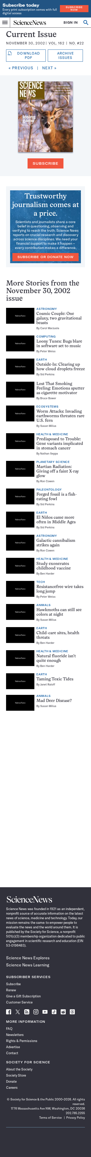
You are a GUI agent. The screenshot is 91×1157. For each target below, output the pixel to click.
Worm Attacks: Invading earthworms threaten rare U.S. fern (60, 416)
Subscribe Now (74, 8)
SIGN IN (70, 22)
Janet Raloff (47, 684)
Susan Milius (48, 426)
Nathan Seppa (49, 453)
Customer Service (19, 1002)
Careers (12, 1087)
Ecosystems (47, 407)
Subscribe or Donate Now (45, 257)
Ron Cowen (47, 481)
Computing (46, 337)
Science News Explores (28, 957)
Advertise (13, 1047)
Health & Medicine (52, 434)
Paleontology (49, 490)
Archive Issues (65, 55)
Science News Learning (27, 964)
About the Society (19, 1069)
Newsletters (15, 1035)
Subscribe (45, 163)
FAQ (9, 1029)
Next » (49, 67)
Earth (41, 360)
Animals (43, 605)
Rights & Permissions (21, 1041)
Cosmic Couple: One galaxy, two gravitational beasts (59, 318)
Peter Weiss (48, 351)
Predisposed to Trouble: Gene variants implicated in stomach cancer (59, 443)
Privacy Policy (75, 1117)
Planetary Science (53, 462)
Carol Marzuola (49, 328)
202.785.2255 (75, 1113)
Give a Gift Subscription (23, 996)
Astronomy (46, 309)
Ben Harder (47, 573)
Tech (40, 582)
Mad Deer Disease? (54, 701)
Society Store (16, 1075)
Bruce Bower (48, 398)
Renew (11, 990)
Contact (12, 1053)
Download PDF (28, 55)
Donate (11, 1081)
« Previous (21, 67)
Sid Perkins (47, 374)
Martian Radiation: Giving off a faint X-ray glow (57, 471)
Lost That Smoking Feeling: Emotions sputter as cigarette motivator (60, 388)
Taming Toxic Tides (54, 679)
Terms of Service (50, 1117)
